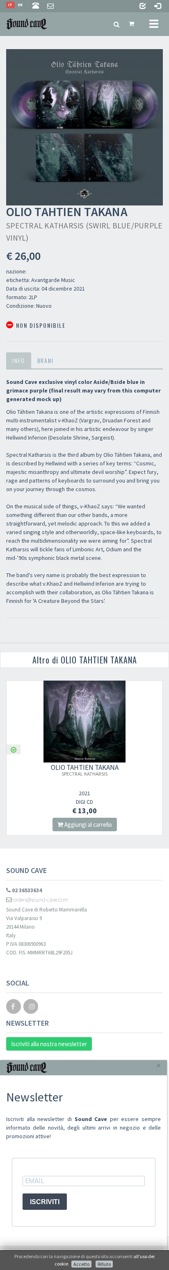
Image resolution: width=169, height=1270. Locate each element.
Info (18, 360)
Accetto (81, 1264)
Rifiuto (104, 1264)
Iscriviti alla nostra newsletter (49, 1044)
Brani (45, 360)
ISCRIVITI (44, 1201)
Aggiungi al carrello (87, 824)
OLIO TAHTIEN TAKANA (85, 770)
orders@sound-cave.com (40, 899)
